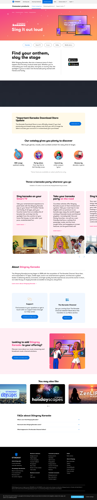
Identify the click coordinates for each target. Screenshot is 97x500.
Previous (79, 257)
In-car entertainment (16, 472)
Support (68, 463)
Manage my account (52, 475)
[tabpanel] (48, 394)
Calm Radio (50, 457)
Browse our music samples (35, 467)
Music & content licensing (17, 470)
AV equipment (33, 463)
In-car (48, 45)
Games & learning (52, 467)
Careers (68, 473)
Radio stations (70, 455)
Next (84, 257)
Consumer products (20, 6)
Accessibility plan (70, 467)
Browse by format (15, 474)
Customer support (52, 479)
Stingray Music (51, 461)
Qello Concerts (51, 459)
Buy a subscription (52, 477)
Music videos (33, 465)
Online (57, 45)
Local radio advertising (17, 465)
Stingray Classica (52, 463)
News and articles (70, 461)
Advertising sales (16, 461)
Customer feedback (34, 461)
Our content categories (17, 476)
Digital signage (33, 457)
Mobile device (68, 45)
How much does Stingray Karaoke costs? (29, 424)
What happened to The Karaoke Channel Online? (31, 429)
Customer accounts (53, 472)
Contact (68, 465)
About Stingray (71, 459)
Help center (32, 477)
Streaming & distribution (18, 468)
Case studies (33, 469)
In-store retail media (16, 463)
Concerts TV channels (53, 465)
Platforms (50, 469)
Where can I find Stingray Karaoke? (27, 419)
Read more (67, 318)
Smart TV (38, 45)
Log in (31, 475)
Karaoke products (52, 455)
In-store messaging (34, 459)
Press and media (70, 471)
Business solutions (35, 453)
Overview (27, 45)
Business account (35, 472)
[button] (71, 1)
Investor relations (70, 469)
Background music (34, 455)
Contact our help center (29, 317)
